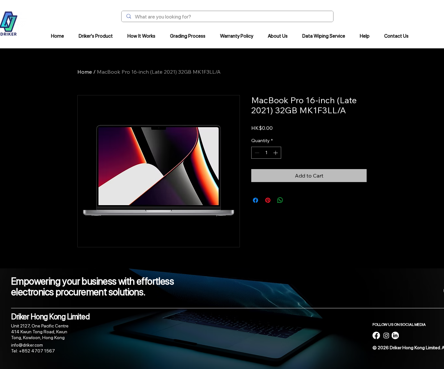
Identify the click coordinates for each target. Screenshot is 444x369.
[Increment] (276, 152)
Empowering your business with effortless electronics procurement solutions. (92, 286)
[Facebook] (376, 335)
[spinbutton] (266, 152)
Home (84, 71)
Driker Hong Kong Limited (50, 316)
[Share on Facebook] (255, 200)
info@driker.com (27, 345)
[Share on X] (292, 200)
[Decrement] (256, 152)
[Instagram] (386, 335)
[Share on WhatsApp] (280, 200)
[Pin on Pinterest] (268, 200)
